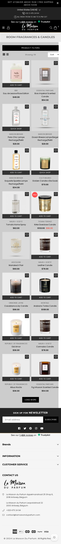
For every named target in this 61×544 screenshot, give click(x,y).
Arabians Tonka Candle (45, 306)
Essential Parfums (44, 90)
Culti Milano (45, 178)
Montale (45, 303)
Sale (35, 195)
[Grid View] (3, 54)
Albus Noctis (16, 387)
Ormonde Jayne (16, 303)
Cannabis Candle (45, 346)
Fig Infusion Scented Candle (44, 387)
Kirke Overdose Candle (45, 224)
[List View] (7, 54)
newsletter (30, 412)
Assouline (16, 262)
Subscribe (51, 419)
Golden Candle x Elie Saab (45, 180)
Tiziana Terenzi (45, 221)
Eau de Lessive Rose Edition (16, 93)
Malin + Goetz (16, 221)
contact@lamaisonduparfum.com (23, 515)
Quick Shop (16, 129)
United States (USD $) (27, 9)
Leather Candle (45, 265)
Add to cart (16, 85)
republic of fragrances (16, 343)
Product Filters (30, 48)
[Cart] (55, 27)
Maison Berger (16, 134)
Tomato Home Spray (16, 224)
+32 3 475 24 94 (32, 13)
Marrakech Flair (16, 265)
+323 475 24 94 (13, 510)
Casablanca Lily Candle (16, 306)
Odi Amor (16, 346)
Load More (30, 399)
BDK (16, 90)
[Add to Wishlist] (27, 63)
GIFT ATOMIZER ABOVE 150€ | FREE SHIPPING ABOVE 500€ (30, 3)
